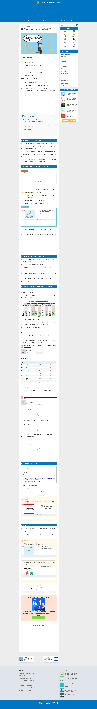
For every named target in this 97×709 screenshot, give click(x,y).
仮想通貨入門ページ (23, 675)
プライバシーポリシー (51, 705)
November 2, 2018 (40, 481)
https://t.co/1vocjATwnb (35, 472)
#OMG (37, 478)
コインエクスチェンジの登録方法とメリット (28, 690)
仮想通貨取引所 (65, 56)
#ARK (54, 478)
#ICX (43, 478)
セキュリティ (74, 40)
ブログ (63, 85)
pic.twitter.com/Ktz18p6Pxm (33, 479)
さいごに (24, 134)
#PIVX (24, 479)
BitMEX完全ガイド (27, 20)
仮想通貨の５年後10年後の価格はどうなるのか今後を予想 (34, 126)
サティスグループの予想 (28, 128)
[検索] (77, 25)
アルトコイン (74, 36)
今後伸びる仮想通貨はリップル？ (29, 132)
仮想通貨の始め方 (64, 32)
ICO (62, 68)
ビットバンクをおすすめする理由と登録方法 (28, 687)
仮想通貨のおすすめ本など (67, 80)
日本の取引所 (64, 59)
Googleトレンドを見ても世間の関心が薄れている (33, 121)
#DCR (39, 478)
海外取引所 (64, 36)
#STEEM (45, 478)
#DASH (32, 478)
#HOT (32, 477)
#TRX (30, 478)
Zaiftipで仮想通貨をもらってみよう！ (27, 680)
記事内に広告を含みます (27, 57)
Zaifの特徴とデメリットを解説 (25, 685)
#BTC (26, 478)
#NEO (35, 478)
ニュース (65, 44)
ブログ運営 (64, 20)
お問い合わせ (71, 20)
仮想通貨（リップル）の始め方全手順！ (27, 673)
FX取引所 (63, 63)
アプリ (74, 44)
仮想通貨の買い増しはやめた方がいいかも (31, 124)
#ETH (28, 478)
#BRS (41, 478)
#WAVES (48, 478)
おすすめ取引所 (57, 20)
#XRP (25, 475)
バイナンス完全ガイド (48, 20)
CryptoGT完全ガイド (38, 20)
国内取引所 (73, 32)
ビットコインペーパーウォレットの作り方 (27, 683)
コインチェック (33, 195)
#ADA (30, 477)
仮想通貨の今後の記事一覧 (68, 120)
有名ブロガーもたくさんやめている (30, 119)
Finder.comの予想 (27, 129)
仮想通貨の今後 (52, 591)
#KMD (51, 478)
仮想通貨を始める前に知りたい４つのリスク (28, 678)
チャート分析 (65, 40)
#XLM (28, 477)
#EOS (25, 477)
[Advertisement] (48, 12)
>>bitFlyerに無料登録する (38, 617)
